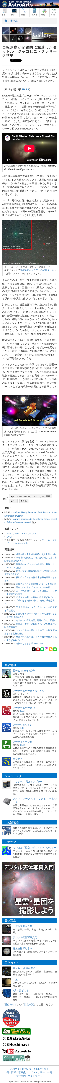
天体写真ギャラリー (24, 926)
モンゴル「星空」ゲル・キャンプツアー (34, 847)
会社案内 (21, 1075)
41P (14, 500)
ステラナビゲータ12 (24, 707)
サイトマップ (35, 1075)
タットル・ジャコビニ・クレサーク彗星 (31, 496)
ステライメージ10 (23, 741)
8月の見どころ (21, 990)
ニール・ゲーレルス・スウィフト (20, 533)
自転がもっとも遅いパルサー (29, 643)
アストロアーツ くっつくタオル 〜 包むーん (35, 800)
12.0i (22, 710)
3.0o (22, 727)
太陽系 (14, 20)
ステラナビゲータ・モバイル (28, 690)
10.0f (22, 744)
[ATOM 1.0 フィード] (50, 649)
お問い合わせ (41, 1068)
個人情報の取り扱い (17, 1072)
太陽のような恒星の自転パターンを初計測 (36, 583)
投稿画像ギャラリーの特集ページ (36, 270)
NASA (25, 89)
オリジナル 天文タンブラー (28, 781)
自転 (25, 500)
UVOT (9, 536)
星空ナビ (18, 758)
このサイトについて (21, 1068)
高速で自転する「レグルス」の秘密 (33, 587)
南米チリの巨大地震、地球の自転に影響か (36, 620)
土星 (15, 979)
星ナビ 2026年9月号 (24, 670)
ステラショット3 (22, 724)
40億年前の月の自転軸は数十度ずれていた (36, 597)
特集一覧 (29, 1004)
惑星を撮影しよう (22, 948)
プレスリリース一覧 (41, 1072)
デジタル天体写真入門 (25, 937)
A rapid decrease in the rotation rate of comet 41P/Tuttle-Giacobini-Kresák (30, 520)
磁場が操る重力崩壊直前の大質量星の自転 (36, 554)
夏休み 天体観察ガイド (25, 968)
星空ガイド (11, 1004)
